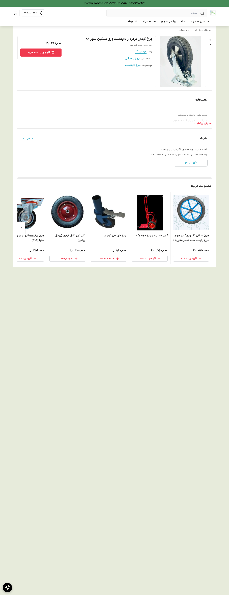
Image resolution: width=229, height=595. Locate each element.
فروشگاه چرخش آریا (203, 30)
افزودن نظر (27, 138)
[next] (21, 228)
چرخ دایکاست (132, 65)
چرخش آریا (141, 51)
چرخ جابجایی (184, 30)
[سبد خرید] (15, 13)
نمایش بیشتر (204, 123)
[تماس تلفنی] (7, 587)
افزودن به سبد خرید (38, 52)
